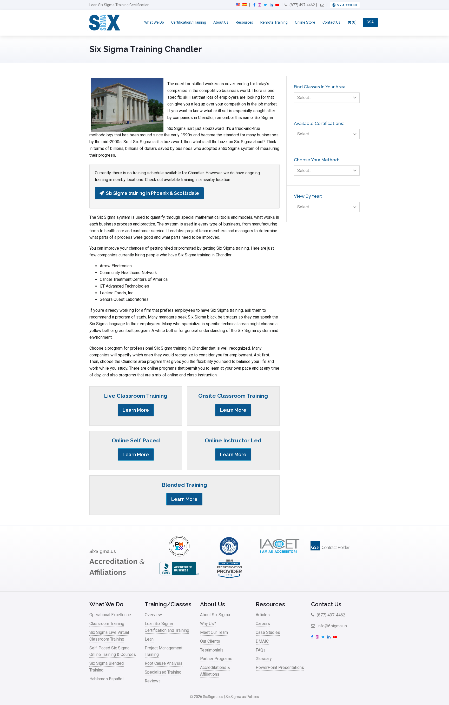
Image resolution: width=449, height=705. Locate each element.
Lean (149, 639)
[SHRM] (229, 577)
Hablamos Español (106, 678)
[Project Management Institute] (179, 555)
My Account (347, 5)
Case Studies (268, 632)
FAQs (261, 650)
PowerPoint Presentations (280, 667)
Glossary (264, 658)
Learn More (136, 410)
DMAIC (262, 641)
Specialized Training (163, 672)
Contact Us (331, 22)
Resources (244, 22)
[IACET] (279, 555)
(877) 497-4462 (302, 5)
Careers (263, 623)
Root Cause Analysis (163, 663)
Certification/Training (188, 22)
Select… (304, 97)
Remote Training (274, 22)
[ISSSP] (229, 555)
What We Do (154, 22)
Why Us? (208, 623)
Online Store (305, 22)
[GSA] (330, 555)
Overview (153, 614)
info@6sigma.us (331, 625)
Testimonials (211, 650)
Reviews (153, 681)
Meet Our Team (214, 632)
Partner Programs (216, 658)
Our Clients (210, 641)
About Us (220, 22)
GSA (370, 22)
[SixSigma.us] (103, 23)
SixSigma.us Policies (242, 697)
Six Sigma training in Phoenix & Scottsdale (152, 193)
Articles (263, 614)
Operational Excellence (110, 614)
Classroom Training (106, 623)
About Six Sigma (215, 614)
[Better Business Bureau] (179, 577)
